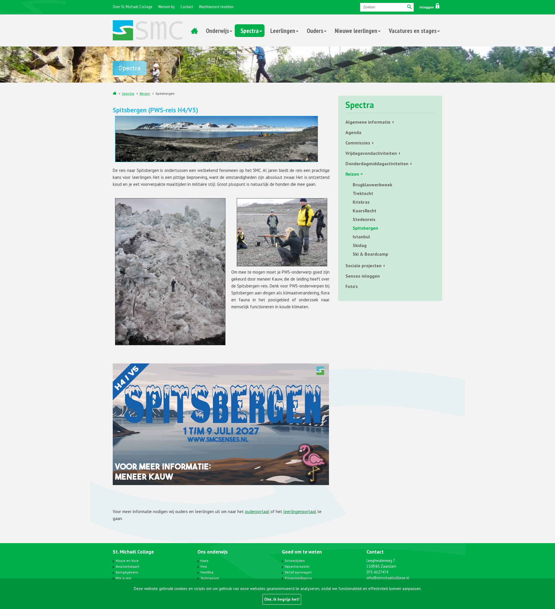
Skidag (360, 245)
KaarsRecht (364, 210)
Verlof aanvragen (298, 572)
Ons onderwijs (212, 552)
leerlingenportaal (299, 511)
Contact (186, 6)
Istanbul (361, 236)
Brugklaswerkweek (372, 184)
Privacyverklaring (298, 578)
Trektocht (363, 193)
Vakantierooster (297, 566)
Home (194, 30)
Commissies (357, 143)
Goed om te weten (302, 552)
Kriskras (361, 202)
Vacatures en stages (412, 31)
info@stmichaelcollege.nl (388, 577)
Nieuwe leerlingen (356, 31)
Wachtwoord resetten (216, 6)
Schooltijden (295, 560)
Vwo (203, 566)
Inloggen (427, 7)
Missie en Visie (127, 560)
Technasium (209, 578)
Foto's (351, 286)
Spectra (249, 31)
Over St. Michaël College (132, 6)
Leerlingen (282, 31)
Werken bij (166, 6)
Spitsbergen (165, 93)
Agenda (353, 132)
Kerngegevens (127, 572)
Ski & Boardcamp (370, 254)
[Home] (114, 93)
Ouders (315, 31)
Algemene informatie (368, 122)
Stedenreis (364, 219)
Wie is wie (123, 578)
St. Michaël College (133, 552)
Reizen (145, 93)
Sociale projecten (363, 265)
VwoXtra (206, 572)
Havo (204, 560)
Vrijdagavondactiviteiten (371, 153)
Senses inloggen (362, 276)
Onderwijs (217, 31)
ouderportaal (257, 511)
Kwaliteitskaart (127, 566)
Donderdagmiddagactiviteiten (376, 163)
